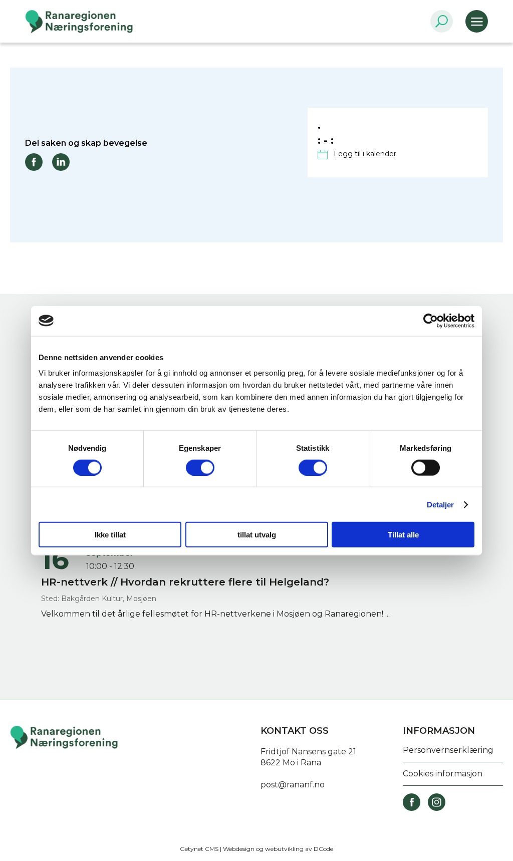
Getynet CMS (199, 848)
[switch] (200, 467)
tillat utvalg (256, 534)
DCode (323, 848)
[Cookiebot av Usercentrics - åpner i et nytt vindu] (430, 320)
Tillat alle (403, 534)
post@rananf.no (293, 784)
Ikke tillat (110, 534)
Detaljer (440, 504)
